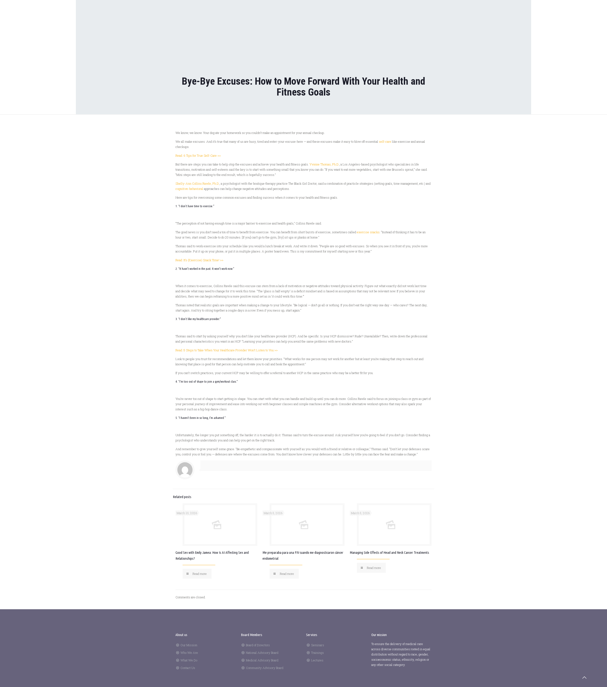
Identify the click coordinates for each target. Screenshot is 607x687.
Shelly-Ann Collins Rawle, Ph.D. (197, 183)
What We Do (188, 660)
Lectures (317, 660)
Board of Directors (258, 645)
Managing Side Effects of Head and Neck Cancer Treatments (389, 552)
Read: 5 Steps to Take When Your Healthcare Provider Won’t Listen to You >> (226, 350)
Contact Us (187, 668)
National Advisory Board (262, 652)
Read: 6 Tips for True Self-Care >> (198, 155)
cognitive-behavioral (189, 189)
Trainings (317, 652)
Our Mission (188, 645)
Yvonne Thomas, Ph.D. (324, 164)
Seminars (317, 645)
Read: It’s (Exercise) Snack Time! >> (199, 260)
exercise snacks (368, 232)
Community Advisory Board (264, 668)
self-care (385, 141)
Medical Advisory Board (262, 660)
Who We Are (189, 652)
